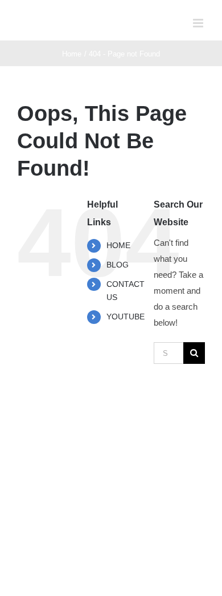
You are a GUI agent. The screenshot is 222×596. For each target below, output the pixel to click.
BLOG (117, 264)
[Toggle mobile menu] (199, 23)
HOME (118, 245)
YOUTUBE (125, 316)
